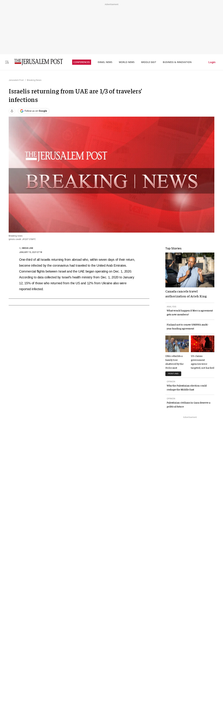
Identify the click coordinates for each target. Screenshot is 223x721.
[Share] (12, 111)
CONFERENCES (81, 62)
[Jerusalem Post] (36, 62)
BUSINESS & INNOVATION (177, 62)
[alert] (29, 682)
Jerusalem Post (16, 80)
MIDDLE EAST (148, 62)
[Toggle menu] (7, 62)
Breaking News (34, 80)
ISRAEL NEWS (105, 62)
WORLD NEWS (127, 62)
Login (211, 62)
